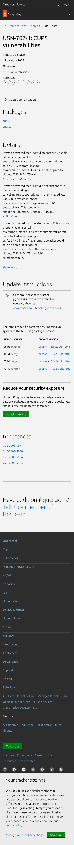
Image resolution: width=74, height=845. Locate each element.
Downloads (10, 661)
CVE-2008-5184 (13, 457)
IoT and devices (42, 701)
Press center (27, 761)
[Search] (58, 5)
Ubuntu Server (12, 618)
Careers (40, 755)
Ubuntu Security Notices (21, 25)
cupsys (7, 126)
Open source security (16, 701)
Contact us (12, 746)
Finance (8, 730)
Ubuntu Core (11, 601)
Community (24, 755)
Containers (10, 653)
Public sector (44, 724)
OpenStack (10, 540)
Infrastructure (26, 696)
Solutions (9, 687)
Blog (50, 755)
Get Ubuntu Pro (16, 414)
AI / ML (7, 575)
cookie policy (14, 825)
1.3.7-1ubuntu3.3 (62, 353)
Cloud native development (20, 707)
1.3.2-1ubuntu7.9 (62, 361)
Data (11, 696)
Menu (67, 5)
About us (8, 755)
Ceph (6, 549)
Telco (58, 724)
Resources (9, 761)
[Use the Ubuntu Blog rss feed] (62, 770)
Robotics (9, 583)
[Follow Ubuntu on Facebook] (15, 770)
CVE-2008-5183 (21, 178)
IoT (5, 592)
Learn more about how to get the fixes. (37, 308)
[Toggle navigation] (69, 14)
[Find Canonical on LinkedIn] (24, 770)
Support (8, 670)
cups (6, 120)
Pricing (7, 678)
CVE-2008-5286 (13, 451)
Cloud (7, 627)
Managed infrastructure (18, 566)
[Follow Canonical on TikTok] (52, 770)
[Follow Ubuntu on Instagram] (34, 770)
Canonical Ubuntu (14, 4)
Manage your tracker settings (24, 835)
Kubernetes (10, 558)
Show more (10, 267)
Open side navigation (22, 99)
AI (4, 696)
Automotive (10, 724)
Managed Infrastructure (53, 696)
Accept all (56, 835)
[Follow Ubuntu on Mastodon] (6, 770)
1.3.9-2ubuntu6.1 (59, 346)
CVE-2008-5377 (13, 445)
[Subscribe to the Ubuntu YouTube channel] (43, 770)
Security (8, 635)
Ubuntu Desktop (14, 609)
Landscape (10, 644)
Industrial (27, 724)
